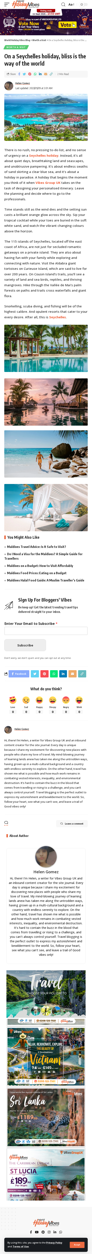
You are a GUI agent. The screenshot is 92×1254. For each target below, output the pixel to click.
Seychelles (57, 317)
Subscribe (25, 645)
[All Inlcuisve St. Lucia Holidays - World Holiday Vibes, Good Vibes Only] (46, 1166)
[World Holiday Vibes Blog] (25, 4)
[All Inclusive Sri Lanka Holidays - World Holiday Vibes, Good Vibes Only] (46, 1105)
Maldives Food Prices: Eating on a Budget (37, 573)
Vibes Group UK (48, 182)
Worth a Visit (16, 47)
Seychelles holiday (43, 155)
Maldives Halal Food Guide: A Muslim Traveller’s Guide (45, 580)
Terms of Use (21, 1246)
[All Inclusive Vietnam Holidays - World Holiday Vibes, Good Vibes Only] (46, 1045)
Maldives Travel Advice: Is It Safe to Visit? (36, 547)
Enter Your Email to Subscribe (31, 623)
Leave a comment (74, 823)
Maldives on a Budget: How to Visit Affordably (40, 566)
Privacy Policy (54, 1242)
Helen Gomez (22, 83)
